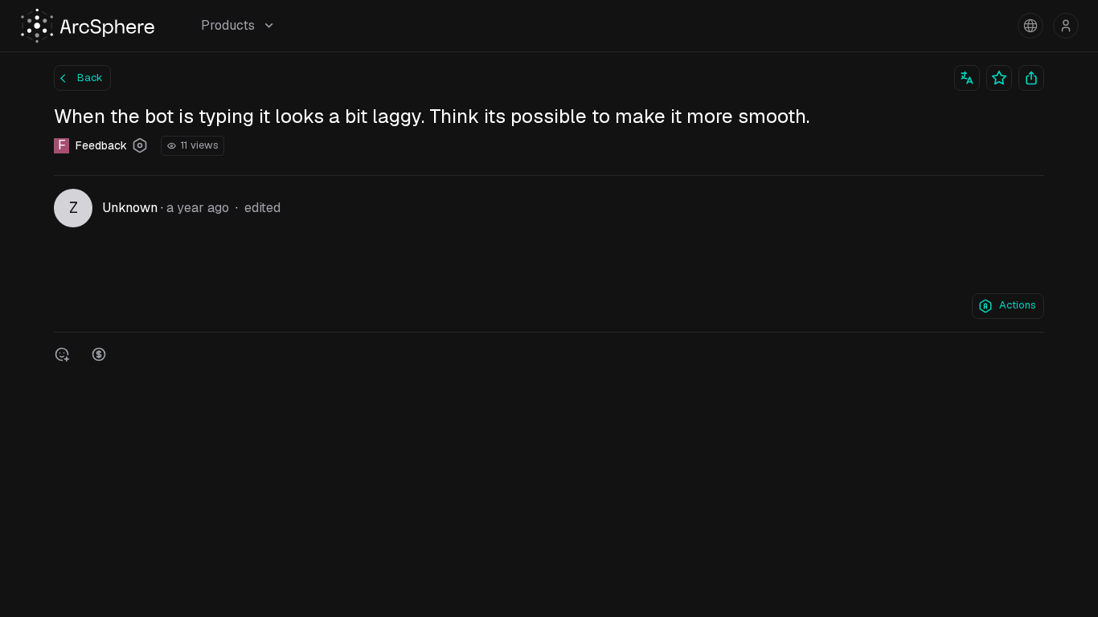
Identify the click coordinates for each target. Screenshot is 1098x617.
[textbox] (549, 260)
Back (90, 77)
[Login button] (1066, 26)
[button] (1030, 26)
